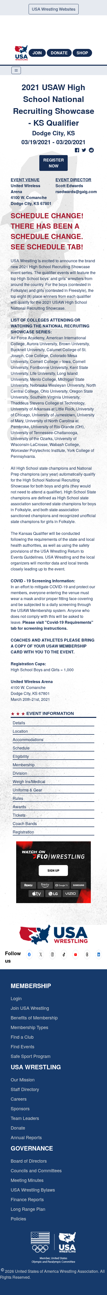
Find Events (22, 1046)
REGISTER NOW (53, 163)
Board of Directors (29, 1160)
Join (37, 53)
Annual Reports (26, 1137)
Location (20, 731)
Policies (18, 1218)
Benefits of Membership (34, 1017)
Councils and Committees (36, 1170)
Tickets (19, 815)
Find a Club (22, 1036)
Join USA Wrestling (30, 1008)
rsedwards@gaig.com (76, 191)
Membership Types (29, 1027)
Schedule (21, 748)
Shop (82, 53)
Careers (19, 1098)
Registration (23, 832)
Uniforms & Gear (27, 790)
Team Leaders (25, 1118)
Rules (18, 798)
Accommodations (28, 739)
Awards (19, 806)
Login (16, 998)
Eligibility (21, 756)
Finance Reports (27, 1199)
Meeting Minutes (27, 1180)
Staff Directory (25, 1089)
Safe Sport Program (31, 1056)
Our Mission (23, 1079)
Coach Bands (25, 823)
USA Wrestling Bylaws (33, 1189)
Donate (59, 53)
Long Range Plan (28, 1209)
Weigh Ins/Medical (29, 781)
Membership (24, 765)
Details (19, 723)
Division (20, 773)
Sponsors (20, 1108)
